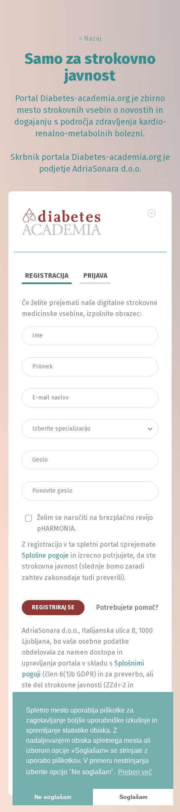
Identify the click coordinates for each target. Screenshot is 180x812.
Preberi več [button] (135, 771)
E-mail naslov (52, 386)
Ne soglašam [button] (52, 797)
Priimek (45, 355)
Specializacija (52, 417)
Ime (41, 323)
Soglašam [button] (133, 797)
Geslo (43, 448)
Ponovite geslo (54, 479)
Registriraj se (53, 607)
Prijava (95, 275)
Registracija (46, 275)
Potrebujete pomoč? (127, 607)
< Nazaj (90, 38)
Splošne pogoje (45, 555)
